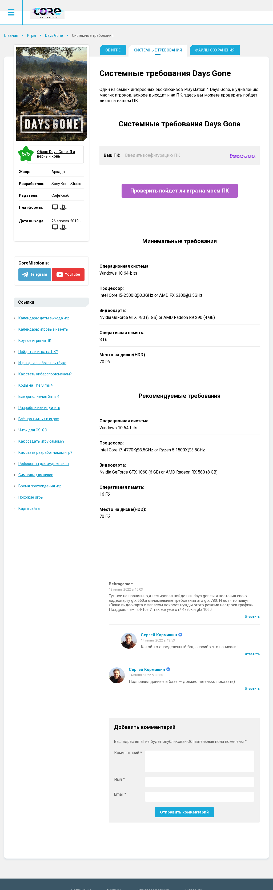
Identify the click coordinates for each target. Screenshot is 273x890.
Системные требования (158, 50)
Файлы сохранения (215, 50)
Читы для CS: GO (32, 430)
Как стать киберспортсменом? (45, 374)
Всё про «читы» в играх (38, 419)
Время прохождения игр (40, 486)
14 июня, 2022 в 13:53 (158, 640)
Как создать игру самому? (41, 441)
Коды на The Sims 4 (35, 385)
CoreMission (47, 13)
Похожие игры (30, 497)
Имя (119, 779)
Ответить (252, 617)
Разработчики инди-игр (39, 408)
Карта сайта (29, 508)
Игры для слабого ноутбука (42, 363)
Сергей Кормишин (159, 635)
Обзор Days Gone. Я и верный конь (51, 154)
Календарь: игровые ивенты (43, 329)
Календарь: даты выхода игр (44, 318)
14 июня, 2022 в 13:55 (146, 675)
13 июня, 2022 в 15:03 (126, 589)
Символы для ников (35, 475)
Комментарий (128, 753)
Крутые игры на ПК (34, 340)
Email (120, 794)
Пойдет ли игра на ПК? (38, 352)
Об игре (113, 50)
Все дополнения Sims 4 (38, 396)
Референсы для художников (43, 464)
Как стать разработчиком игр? (45, 452)
